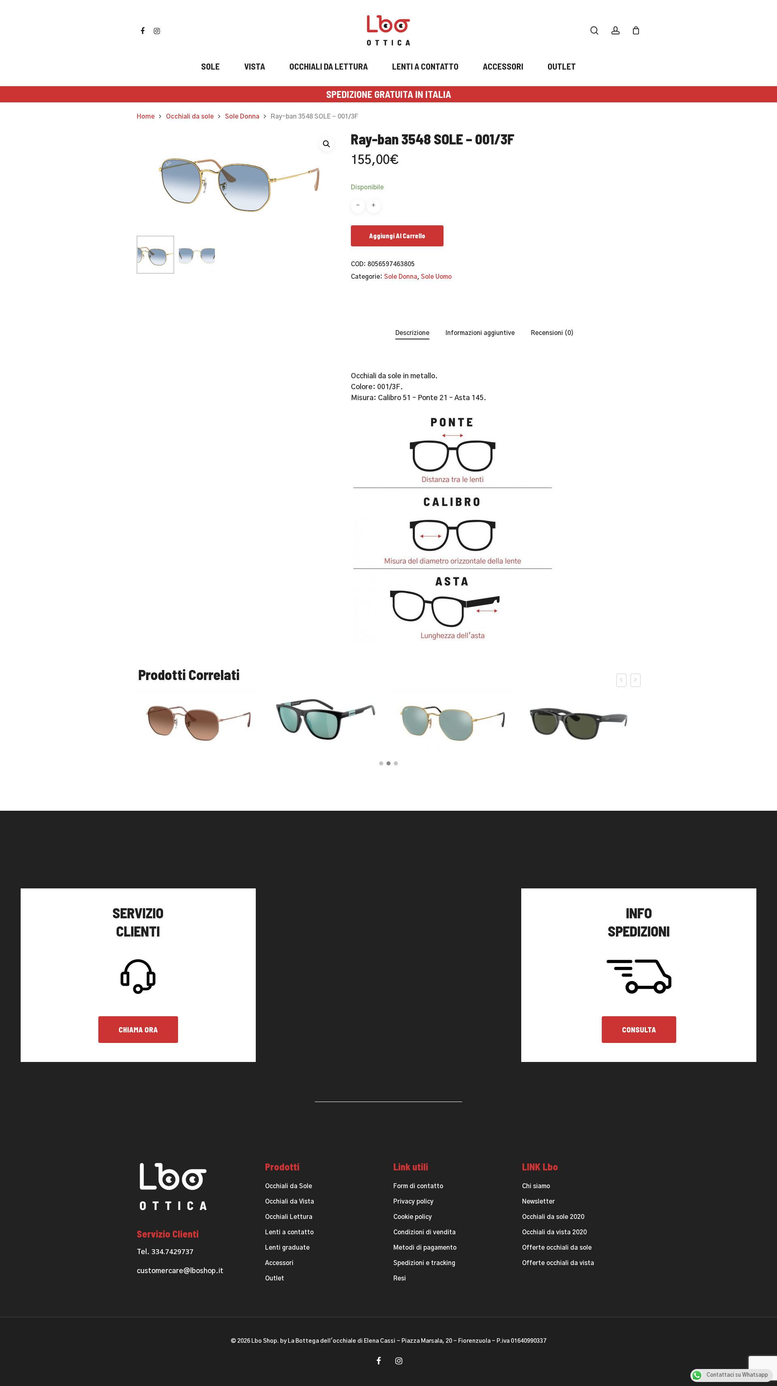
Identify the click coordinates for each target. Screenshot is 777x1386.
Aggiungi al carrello (397, 235)
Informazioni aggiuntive (480, 333)
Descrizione (412, 333)
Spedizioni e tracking (424, 1263)
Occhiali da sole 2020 (553, 1217)
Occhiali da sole (190, 117)
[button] (326, 144)
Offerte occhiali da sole (557, 1248)
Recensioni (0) (552, 333)
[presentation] (621, 680)
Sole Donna (242, 117)
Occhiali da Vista (289, 1202)
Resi (399, 1279)
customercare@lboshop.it (180, 1270)
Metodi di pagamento (424, 1248)
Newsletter (538, 1202)
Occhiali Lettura (288, 1217)
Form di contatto (418, 1186)
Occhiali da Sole (288, 1186)
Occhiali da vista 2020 (554, 1232)
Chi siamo (536, 1186)
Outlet (274, 1279)
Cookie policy (412, 1217)
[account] (615, 30)
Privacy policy (413, 1202)
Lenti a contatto (289, 1232)
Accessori (279, 1263)
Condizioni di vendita (424, 1232)
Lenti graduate (287, 1248)
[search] (594, 30)
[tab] (412, 333)
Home (146, 117)
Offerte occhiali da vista (558, 1263)
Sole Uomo (436, 277)
